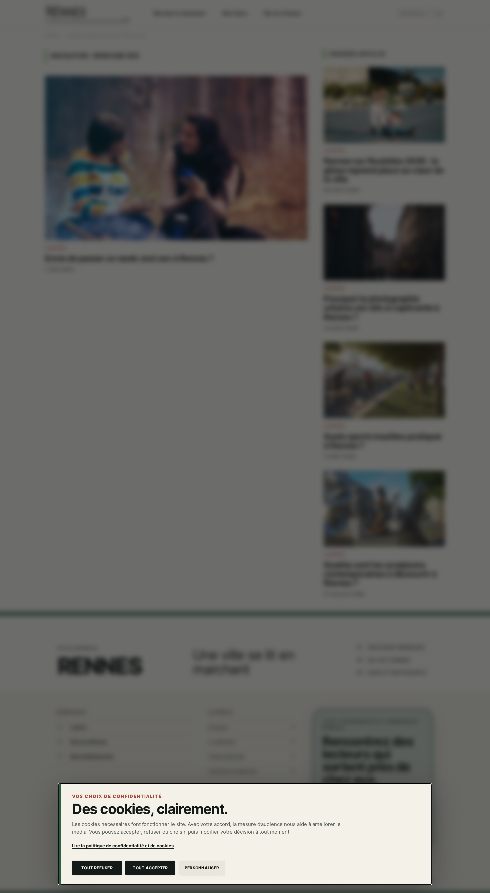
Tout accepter (150, 867)
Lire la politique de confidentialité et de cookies (123, 845)
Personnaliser (202, 867)
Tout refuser (97, 867)
